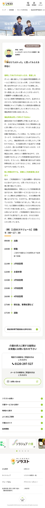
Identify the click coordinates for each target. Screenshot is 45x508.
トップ (4, 10)
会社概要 (5, 469)
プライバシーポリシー (31, 482)
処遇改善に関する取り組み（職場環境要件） (10, 489)
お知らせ (26, 469)
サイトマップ (6, 475)
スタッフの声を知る (22, 10)
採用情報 (11, 10)
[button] (41, 443)
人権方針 (26, 488)
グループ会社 (6, 482)
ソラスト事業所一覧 (30, 475)
